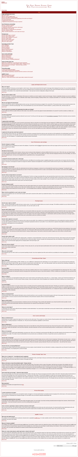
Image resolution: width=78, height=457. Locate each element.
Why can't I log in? (5, 15)
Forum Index (4, 10)
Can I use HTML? (5, 46)
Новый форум (4, 2)
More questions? (5, 66)
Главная (3, 1)
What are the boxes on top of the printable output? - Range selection (16, 63)
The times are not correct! (7, 26)
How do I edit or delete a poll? (8, 39)
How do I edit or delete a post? (8, 36)
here (23, 384)
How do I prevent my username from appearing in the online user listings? (17, 18)
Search (32, 5)
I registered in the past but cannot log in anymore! (12, 21)
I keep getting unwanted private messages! (11, 70)
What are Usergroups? (6, 57)
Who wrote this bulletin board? (8, 75)
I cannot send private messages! (8, 69)
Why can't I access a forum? (7, 40)
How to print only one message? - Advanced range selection (14, 64)
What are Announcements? (7, 49)
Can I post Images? (6, 48)
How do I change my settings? (8, 25)
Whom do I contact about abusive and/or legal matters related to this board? (17, 77)
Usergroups (44, 5)
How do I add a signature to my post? (9, 37)
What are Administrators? (7, 55)
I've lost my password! (6, 19)
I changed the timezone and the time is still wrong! (12, 27)
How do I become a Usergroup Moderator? (11, 59)
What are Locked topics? (7, 51)
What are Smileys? (6, 47)
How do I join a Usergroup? (7, 58)
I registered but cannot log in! (8, 20)
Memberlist (38, 5)
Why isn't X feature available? (8, 76)
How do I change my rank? (7, 30)
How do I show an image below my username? (11, 29)
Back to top (4, 92)
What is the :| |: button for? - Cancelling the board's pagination (14, 62)
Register (50, 5)
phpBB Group (37, 418)
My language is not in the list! (8, 28)
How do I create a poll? (6, 38)
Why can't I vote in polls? (7, 41)
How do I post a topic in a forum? (8, 35)
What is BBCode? (5, 45)
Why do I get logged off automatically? (10, 17)
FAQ (28, 5)
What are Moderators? (6, 56)
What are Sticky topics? (7, 50)
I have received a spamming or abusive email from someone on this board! (17, 71)
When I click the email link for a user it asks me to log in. (13, 31)
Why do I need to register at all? (8, 16)
